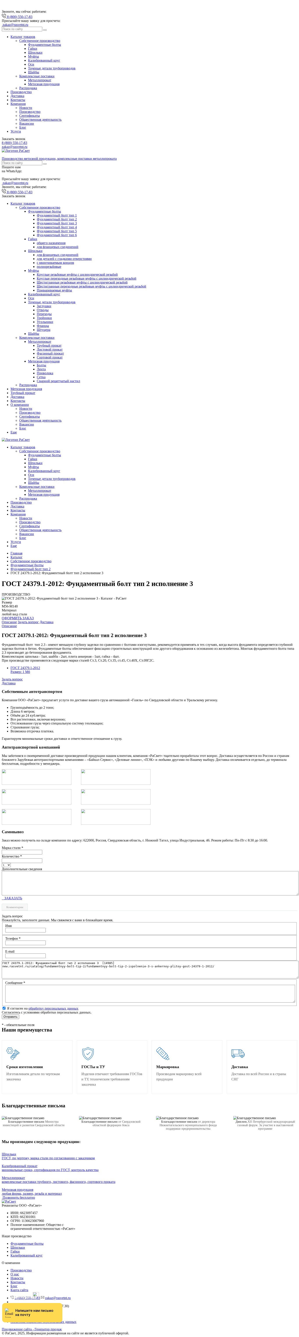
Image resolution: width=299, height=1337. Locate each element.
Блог (22, 127)
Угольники (45, 322)
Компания (18, 104)
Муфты (33, 56)
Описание (9, 622)
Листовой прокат (50, 349)
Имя (8, 926)
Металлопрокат (39, 80)
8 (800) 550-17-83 (14, 143)
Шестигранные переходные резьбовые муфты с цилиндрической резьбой (91, 286)
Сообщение (15, 983)
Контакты (18, 100)
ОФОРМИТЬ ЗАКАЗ (18, 618)
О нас (15, 1274)
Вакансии (26, 123)
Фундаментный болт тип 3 (57, 223)
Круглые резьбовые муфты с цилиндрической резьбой (77, 274)
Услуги (16, 131)
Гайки (32, 48)
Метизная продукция (44, 84)
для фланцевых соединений (57, 247)
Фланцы (43, 326)
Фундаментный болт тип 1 (57, 215)
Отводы (43, 310)
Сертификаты (29, 115)
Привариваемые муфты (54, 290)
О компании (20, 405)
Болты (41, 365)
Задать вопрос (28, 622)
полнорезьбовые (49, 266)
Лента (41, 369)
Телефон (13, 938)
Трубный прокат (49, 345)
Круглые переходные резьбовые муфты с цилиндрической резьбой (86, 278)
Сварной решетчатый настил (58, 381)
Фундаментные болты (44, 44)
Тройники (44, 318)
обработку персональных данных (53, 1008)
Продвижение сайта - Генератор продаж (32, 1329)
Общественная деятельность (40, 119)
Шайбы (33, 72)
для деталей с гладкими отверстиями (64, 259)
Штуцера (43, 330)
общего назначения (51, 243)
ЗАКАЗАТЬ (12, 898)
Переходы (44, 314)
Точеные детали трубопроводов (52, 68)
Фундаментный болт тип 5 (57, 231)
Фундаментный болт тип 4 (57, 227)
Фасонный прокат (50, 353)
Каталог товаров (23, 37)
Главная (16, 553)
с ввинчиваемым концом (55, 263)
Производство (21, 92)
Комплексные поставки (37, 76)
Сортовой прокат (50, 357)
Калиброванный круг (44, 60)
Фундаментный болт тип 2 (57, 219)
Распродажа (28, 88)
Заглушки (44, 306)
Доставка (17, 96)
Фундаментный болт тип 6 (57, 235)
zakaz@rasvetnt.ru (14, 147)
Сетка (41, 377)
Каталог (17, 557)
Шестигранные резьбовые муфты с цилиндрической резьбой (82, 282)
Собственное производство (39, 41)
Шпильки (35, 52)
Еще (14, 432)
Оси (31, 64)
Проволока (45, 373)
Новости (25, 108)
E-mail (9, 951)
